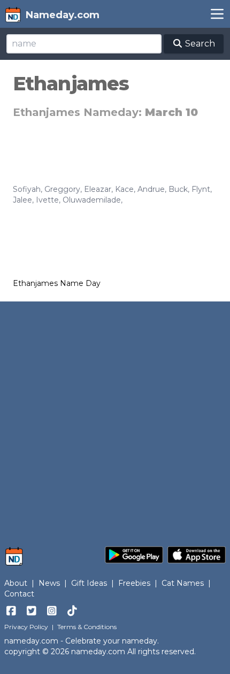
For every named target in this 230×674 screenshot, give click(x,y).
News (49, 583)
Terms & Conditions (87, 627)
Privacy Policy (26, 627)
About (15, 583)
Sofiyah (27, 189)
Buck (178, 189)
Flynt (200, 189)
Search (199, 43)
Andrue (151, 189)
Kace (124, 189)
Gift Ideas (89, 583)
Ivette (47, 200)
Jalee (22, 200)
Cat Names (183, 583)
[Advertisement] (115, 418)
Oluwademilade (92, 200)
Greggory (62, 189)
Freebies (134, 583)
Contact (19, 594)
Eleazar (97, 189)
